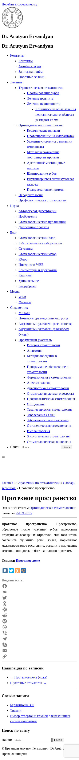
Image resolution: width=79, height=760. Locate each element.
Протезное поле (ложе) (28, 677)
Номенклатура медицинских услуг (44, 318)
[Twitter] (11, 570)
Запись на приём (31, 71)
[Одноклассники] (17, 570)
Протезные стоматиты (28, 683)
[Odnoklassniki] (39, 604)
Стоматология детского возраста (50, 393)
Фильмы (25, 302)
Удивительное (29, 281)
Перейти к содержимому (19, 4)
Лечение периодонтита (43, 103)
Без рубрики (27, 286)
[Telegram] (39, 639)
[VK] (39, 592)
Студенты (26, 248)
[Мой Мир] (23, 570)
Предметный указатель (35, 340)
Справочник (19, 307)
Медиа (15, 291)
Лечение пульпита (40, 98)
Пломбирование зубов (43, 93)
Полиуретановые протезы (45, 189)
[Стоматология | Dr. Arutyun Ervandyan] (12, 27)
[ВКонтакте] (5, 570)
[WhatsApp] (39, 627)
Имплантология (38, 431)
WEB (22, 297)
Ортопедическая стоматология (41, 125)
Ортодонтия (35, 404)
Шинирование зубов (42, 173)
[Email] (39, 651)
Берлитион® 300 (22, 705)
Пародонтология (31, 195)
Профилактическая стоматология (42, 200)
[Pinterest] (39, 621)
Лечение (16, 82)
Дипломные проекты (34, 227)
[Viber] (39, 633)
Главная (7, 483)
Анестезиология (38, 382)
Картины (25, 275)
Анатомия (34, 350)
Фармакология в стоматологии (49, 377)
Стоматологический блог (37, 238)
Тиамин (15, 710)
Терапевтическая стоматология (41, 87)
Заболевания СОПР (41, 415)
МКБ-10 (24, 313)
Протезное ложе (28, 560)
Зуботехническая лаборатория (40, 243)
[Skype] (39, 645)
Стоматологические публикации (42, 222)
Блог (13, 232)
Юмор (23, 259)
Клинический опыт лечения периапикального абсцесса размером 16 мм (55, 114)
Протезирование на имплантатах (50, 136)
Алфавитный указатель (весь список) (45, 324)
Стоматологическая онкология (49, 442)
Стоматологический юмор (37, 254)
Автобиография (30, 66)
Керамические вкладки (43, 130)
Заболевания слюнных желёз (47, 420)
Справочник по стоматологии (38, 483)
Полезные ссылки (31, 77)
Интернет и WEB (31, 264)
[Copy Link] (39, 656)
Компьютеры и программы (38, 270)
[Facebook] (39, 586)
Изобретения (28, 216)
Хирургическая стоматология (48, 436)
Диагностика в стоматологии (48, 388)
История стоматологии (43, 345)
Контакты (17, 55)
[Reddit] (39, 615)
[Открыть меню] (3, 457)
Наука (14, 206)
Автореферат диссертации (37, 211)
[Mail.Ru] (39, 609)
